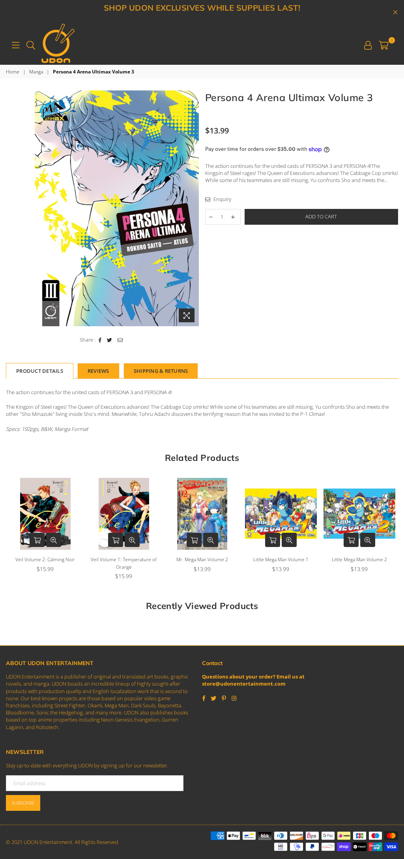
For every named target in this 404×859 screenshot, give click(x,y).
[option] (117, 208)
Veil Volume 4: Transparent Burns (359, 563)
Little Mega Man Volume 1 (202, 559)
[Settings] (368, 44)
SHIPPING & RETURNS (161, 370)
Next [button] (391, 531)
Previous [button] (13, 531)
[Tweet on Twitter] (109, 339)
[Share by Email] (120, 339)
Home (12, 72)
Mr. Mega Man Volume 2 (124, 559)
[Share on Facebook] (100, 339)
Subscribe (23, 803)
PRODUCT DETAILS (39, 370)
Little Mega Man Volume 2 (281, 559)
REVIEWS (98, 370)
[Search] (31, 44)
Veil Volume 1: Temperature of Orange (45, 563)
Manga (36, 72)
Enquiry (221, 199)
